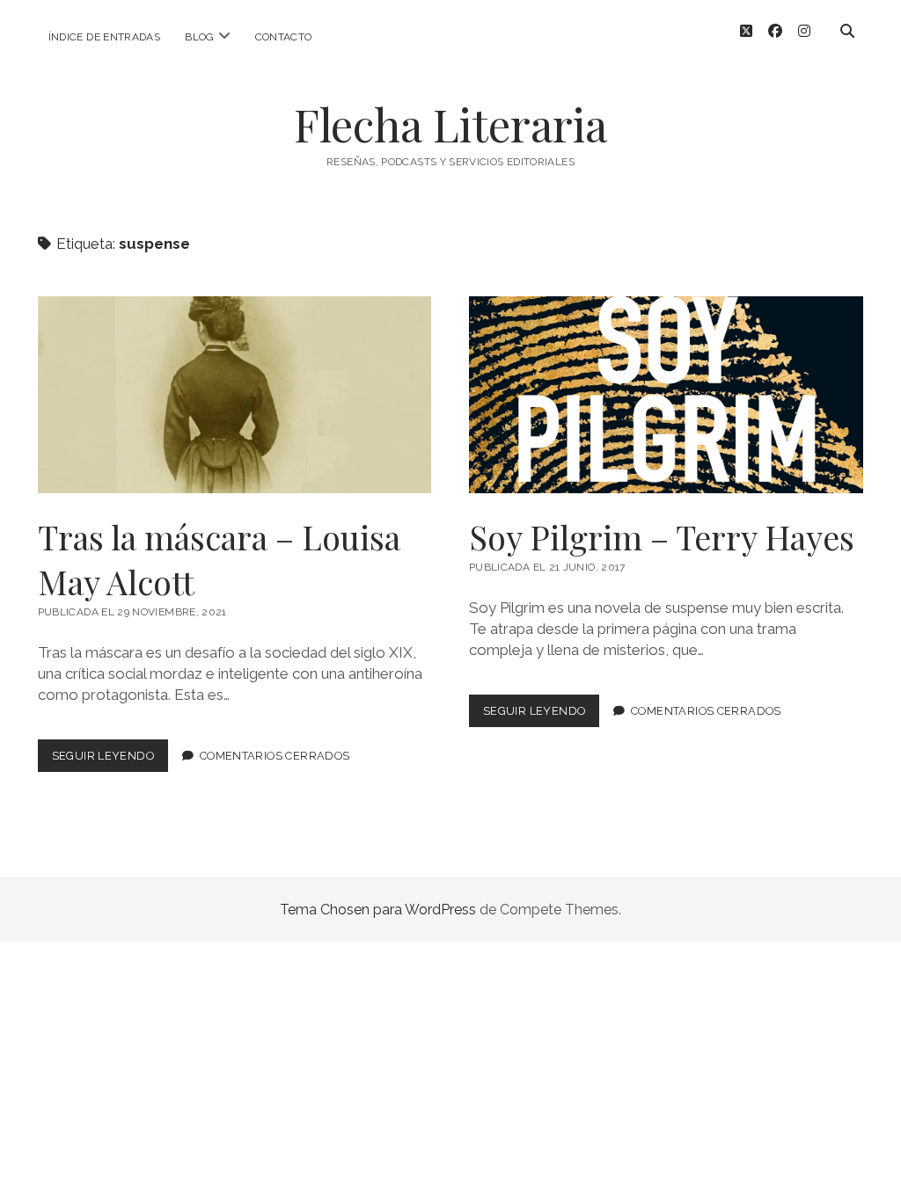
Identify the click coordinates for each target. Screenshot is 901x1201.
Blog (199, 37)
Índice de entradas (104, 37)
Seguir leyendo (110, 760)
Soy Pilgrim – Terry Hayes (666, 394)
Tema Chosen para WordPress (378, 909)
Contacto (283, 37)
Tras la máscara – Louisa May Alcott (235, 394)
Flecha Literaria (450, 124)
